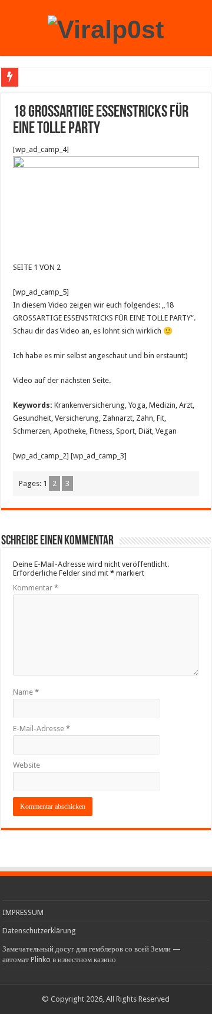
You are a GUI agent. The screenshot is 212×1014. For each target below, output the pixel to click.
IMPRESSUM (23, 912)
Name (26, 692)
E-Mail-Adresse (41, 728)
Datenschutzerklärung (39, 930)
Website (26, 765)
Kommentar (35, 587)
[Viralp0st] (106, 28)
